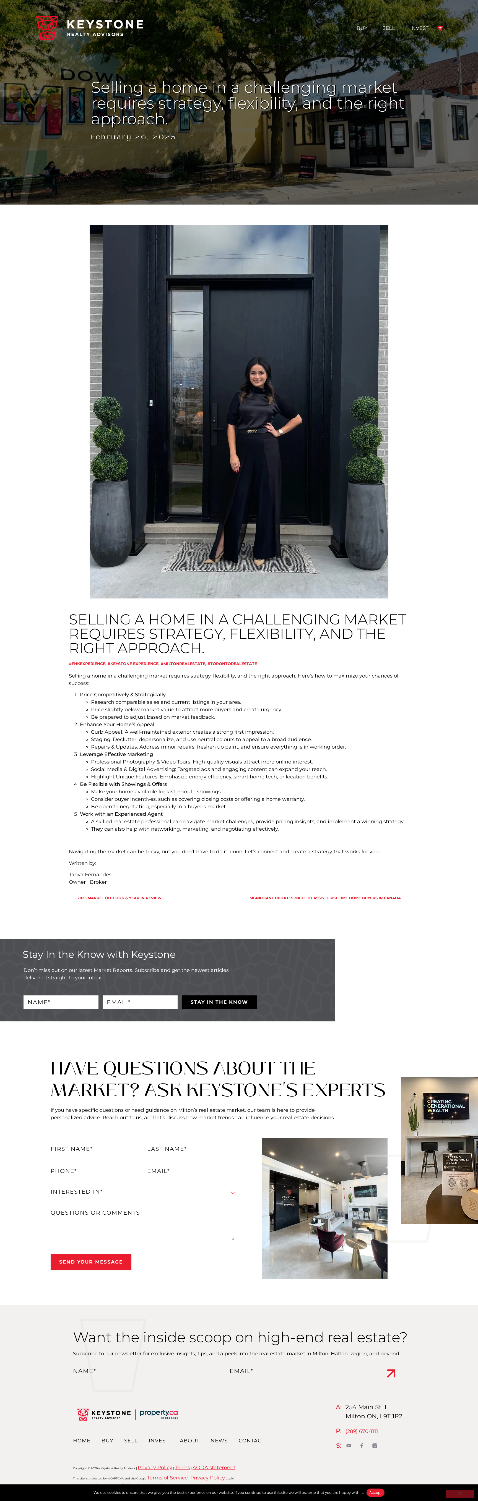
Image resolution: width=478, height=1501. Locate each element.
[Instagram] (375, 1445)
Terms (182, 1468)
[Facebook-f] (361, 1445)
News (219, 1441)
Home (81, 1441)
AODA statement (214, 1468)
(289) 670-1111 (361, 1431)
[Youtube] (348, 1445)
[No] (460, 1494)
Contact (252, 1441)
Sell (389, 28)
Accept (375, 1492)
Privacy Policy (155, 1468)
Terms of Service (167, 1478)
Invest (419, 28)
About (189, 1441)
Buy (362, 28)
